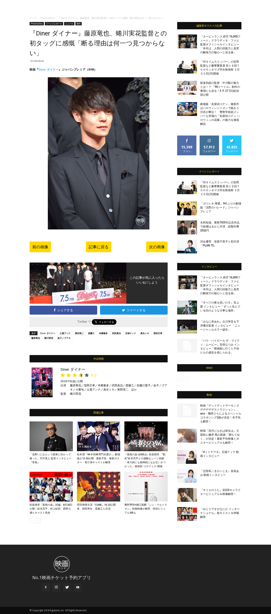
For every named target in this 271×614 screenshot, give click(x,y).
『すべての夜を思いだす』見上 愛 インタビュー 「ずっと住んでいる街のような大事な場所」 (220, 306)
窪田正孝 (158, 333)
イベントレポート (54, 23)
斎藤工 (91, 333)
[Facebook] (46, 587)
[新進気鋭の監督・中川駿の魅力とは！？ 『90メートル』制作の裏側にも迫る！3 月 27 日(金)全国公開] (187, 88)
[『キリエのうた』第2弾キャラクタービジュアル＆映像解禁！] (187, 495)
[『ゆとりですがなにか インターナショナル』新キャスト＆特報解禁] (187, 514)
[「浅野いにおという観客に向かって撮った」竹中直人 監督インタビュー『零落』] (51, 436)
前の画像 (40, 247)
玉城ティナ (130, 333)
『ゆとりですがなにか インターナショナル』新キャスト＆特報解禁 (220, 513)
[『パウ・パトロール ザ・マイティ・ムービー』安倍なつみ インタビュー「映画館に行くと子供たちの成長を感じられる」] (187, 345)
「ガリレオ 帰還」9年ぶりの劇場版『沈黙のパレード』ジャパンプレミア (220, 207)
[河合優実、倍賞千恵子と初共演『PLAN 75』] (187, 246)
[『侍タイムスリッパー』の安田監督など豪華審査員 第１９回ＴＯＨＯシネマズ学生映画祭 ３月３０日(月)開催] (187, 67)
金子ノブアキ (64, 337)
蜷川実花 (48, 337)
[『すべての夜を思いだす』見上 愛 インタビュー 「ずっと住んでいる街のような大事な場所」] (187, 307)
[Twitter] (67, 587)
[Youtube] (78, 587)
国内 (79, 23)
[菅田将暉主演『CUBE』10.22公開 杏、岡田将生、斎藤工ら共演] (98, 486)
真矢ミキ (144, 333)
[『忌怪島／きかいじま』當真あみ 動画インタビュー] (187, 476)
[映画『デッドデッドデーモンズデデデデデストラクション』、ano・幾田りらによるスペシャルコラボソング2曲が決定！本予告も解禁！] (187, 410)
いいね (187, 137)
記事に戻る (99, 247)
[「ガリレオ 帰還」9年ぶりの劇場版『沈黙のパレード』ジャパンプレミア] (187, 208)
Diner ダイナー (48, 69)
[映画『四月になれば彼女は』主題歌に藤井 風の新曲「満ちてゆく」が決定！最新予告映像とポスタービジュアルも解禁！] (187, 436)
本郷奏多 (103, 333)
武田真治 (116, 333)
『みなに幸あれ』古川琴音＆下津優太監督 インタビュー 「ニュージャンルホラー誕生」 (220, 325)
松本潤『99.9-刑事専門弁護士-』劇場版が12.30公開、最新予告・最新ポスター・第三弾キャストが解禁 (98, 458)
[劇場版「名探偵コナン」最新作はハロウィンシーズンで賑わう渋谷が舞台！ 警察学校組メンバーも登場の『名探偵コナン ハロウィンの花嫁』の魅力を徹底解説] (187, 109)
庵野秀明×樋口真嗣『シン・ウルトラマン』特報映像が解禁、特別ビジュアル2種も (145, 508)
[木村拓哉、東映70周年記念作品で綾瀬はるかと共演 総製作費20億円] (187, 227)
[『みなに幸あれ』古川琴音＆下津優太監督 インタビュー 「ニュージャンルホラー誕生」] (187, 326)
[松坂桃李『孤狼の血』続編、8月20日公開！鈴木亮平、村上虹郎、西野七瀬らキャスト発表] (51, 486)
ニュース (69, 23)
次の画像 (157, 247)
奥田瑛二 (79, 333)
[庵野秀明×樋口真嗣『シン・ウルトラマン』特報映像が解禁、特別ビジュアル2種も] (146, 486)
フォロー (209, 137)
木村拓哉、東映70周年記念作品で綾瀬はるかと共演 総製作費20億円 (219, 226)
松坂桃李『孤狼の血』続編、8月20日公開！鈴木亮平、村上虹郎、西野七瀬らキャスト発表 (51, 508)
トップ (33, 18)
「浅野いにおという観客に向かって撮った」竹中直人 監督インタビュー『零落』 (50, 458)
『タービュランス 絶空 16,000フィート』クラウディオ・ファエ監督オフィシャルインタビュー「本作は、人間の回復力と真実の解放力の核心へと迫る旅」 (220, 44)
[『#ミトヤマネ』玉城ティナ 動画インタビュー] (187, 457)
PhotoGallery (47, 18)
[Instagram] (56, 587)
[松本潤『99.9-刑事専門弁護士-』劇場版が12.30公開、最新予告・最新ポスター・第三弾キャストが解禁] (98, 436)
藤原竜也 (35, 337)
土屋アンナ (65, 333)
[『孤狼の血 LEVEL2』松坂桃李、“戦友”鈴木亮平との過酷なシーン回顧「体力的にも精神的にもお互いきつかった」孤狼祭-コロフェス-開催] (146, 436)
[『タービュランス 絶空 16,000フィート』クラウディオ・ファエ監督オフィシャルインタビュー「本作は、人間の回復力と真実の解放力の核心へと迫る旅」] (187, 41)
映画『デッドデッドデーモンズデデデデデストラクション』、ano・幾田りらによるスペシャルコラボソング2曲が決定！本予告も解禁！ (220, 413)
